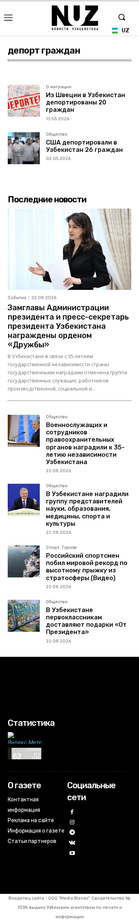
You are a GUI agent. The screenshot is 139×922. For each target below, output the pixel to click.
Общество (57, 134)
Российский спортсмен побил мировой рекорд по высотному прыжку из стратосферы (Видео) (86, 567)
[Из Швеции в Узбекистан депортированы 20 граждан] (24, 101)
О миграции (58, 87)
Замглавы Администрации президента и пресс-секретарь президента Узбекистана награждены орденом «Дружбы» (68, 326)
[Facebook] (72, 812)
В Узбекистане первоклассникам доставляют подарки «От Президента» (86, 621)
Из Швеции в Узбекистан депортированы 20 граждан (85, 102)
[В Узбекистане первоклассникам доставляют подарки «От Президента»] (24, 616)
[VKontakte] (72, 843)
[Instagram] (72, 823)
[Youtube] (72, 853)
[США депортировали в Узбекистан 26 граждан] (24, 148)
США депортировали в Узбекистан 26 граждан (84, 146)
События (17, 298)
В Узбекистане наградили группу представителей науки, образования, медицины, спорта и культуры (87, 508)
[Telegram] (72, 833)
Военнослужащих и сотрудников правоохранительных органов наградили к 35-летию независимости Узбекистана (85, 443)
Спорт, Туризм (61, 547)
